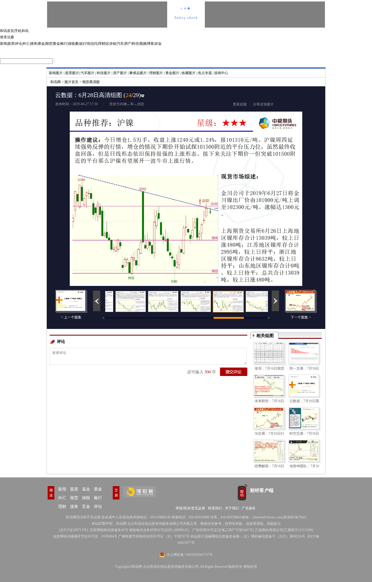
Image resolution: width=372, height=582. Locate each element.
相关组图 (265, 335)
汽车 (120, 44)
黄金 (56, 44)
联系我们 (215, 508)
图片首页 (71, 82)
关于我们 (232, 508)
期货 (48, 44)
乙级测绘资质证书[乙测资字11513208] (284, 530)
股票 (11, 44)
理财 (101, 44)
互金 (86, 506)
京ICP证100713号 (73, 530)
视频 (143, 44)
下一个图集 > (301, 317)
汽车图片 (87, 73)
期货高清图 (91, 82)
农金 (158, 44)
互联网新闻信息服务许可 (109, 530)
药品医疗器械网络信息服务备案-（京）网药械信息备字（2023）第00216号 (248, 536)
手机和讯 (21, 31)
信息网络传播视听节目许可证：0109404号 (85, 536)
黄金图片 (172, 73)
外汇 (26, 44)
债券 (33, 44)
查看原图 (240, 104)
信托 (94, 44)
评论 (18, 44)
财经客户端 (261, 490)
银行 (63, 44)
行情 (86, 44)
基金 (41, 44)
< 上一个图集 (71, 317)
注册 (10, 37)
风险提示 (274, 524)
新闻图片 (56, 73)
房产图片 (120, 73)
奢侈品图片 (138, 73)
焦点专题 (205, 73)
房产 (127, 44)
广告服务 (249, 508)
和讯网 (55, 82)
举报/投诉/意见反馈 (190, 508)
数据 (79, 44)
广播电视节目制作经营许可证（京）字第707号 (154, 536)
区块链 (111, 44)
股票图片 (72, 73)
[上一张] (120, 186)
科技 (135, 44)
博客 (150, 44)
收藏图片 (189, 73)
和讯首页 (7, 31)
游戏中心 (221, 73)
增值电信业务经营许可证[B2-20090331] (159, 530)
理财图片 (156, 73)
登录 (3, 37)
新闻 (3, 44)
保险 (71, 44)
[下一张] (251, 186)
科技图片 (104, 73)
